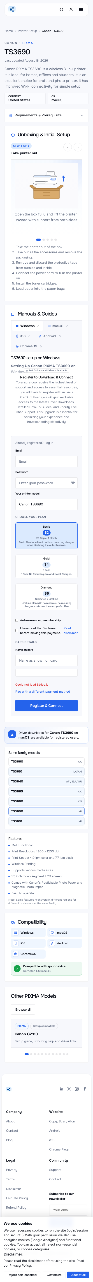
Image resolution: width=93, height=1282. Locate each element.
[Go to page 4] (38, 1054)
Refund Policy (16, 1207)
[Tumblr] (84, 1089)
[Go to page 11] (64, 1054)
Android (54, 1131)
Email (18, 450)
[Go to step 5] (55, 240)
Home (9, 31)
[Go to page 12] (67, 1054)
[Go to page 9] (57, 1054)
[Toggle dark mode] (61, 9)
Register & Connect (46, 705)
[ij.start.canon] (9, 1089)
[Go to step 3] (47, 240)
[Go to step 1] (38, 240)
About (10, 1121)
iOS (51, 1140)
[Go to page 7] (49, 1054)
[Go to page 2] (31, 1054)
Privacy (11, 1170)
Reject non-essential (22, 1275)
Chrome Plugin (59, 1149)
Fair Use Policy (17, 1198)
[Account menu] (71, 9)
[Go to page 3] (35, 1054)
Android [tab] (49, 336)
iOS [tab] (23, 336)
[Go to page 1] (27, 1054)
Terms (10, 1179)
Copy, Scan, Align (62, 1121)
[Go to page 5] (42, 1054)
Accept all (78, 1275)
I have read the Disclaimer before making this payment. (49, 630)
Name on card (24, 650)
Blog (9, 1140)
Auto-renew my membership (40, 620)
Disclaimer (13, 1189)
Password (21, 472)
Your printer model (27, 493)
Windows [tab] (27, 326)
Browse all (23, 1009)
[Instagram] (76, 1089)
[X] (69, 1089)
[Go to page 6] (46, 1054)
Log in (48, 443)
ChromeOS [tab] (28, 346)
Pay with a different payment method (42, 692)
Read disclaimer (71, 630)
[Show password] (73, 482)
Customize (54, 1275)
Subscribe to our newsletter (61, 1196)
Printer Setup (27, 31)
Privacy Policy (20, 1265)
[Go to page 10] (60, 1054)
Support (55, 1170)
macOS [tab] (57, 326)
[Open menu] (81, 9)
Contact (12, 1131)
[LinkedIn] (61, 1089)
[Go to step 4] (52, 240)
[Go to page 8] (53, 1054)
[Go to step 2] (43, 240)
